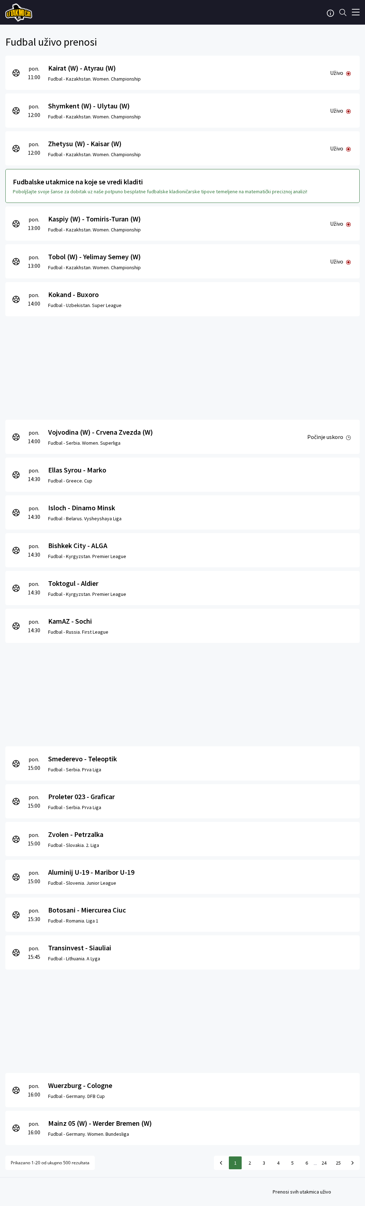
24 (324, 1163)
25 (338, 1163)
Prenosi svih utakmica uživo (302, 1192)
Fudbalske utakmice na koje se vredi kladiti (78, 181)
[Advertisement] (182, 366)
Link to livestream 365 (19, 12)
